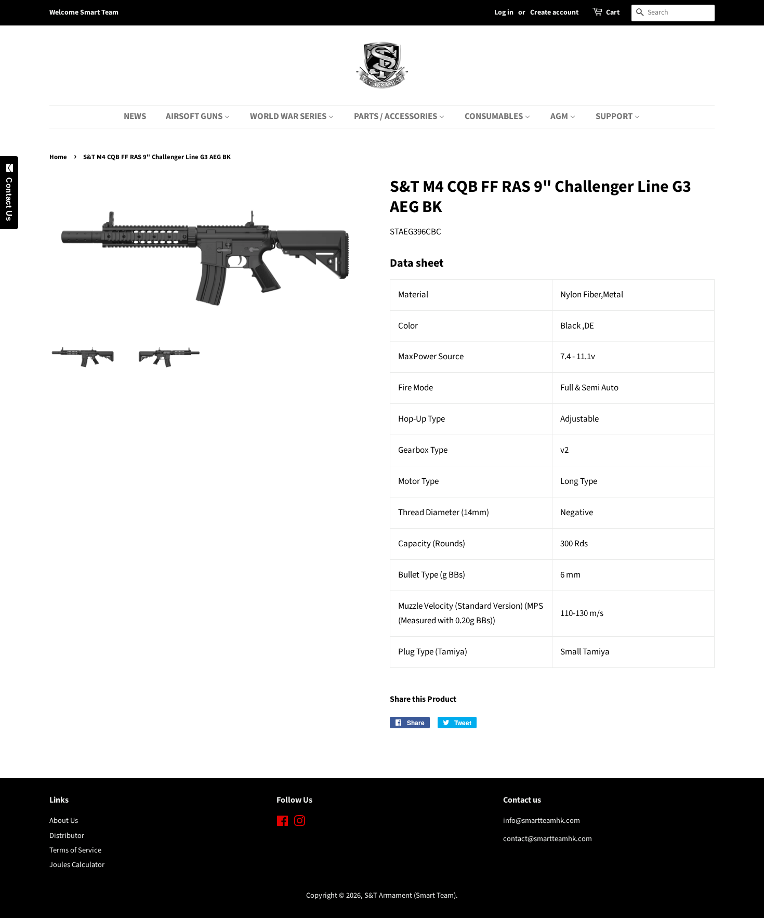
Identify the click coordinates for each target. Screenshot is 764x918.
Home (58, 157)
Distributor (66, 835)
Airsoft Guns (195, 116)
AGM (560, 116)
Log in (503, 12)
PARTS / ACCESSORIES (396, 116)
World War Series (289, 116)
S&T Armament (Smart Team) (410, 895)
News (135, 116)
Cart (613, 12)
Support (615, 116)
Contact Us (9, 196)
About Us (63, 820)
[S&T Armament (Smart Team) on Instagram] (299, 823)
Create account (554, 12)
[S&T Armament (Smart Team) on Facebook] (282, 823)
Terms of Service (75, 850)
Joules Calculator (76, 864)
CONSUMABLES (494, 116)
